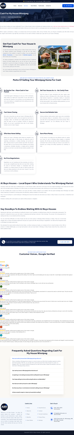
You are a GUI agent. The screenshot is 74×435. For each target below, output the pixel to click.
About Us (20, 5)
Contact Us (48, 5)
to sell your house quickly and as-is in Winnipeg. (63, 26)
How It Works (34, 5)
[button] (37, 358)
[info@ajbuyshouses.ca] (51, 413)
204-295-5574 (69, 5)
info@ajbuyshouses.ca (60, 413)
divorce (4, 55)
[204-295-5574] (51, 408)
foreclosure (9, 55)
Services (26, 5)
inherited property (27, 55)
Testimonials (41, 5)
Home (15, 5)
